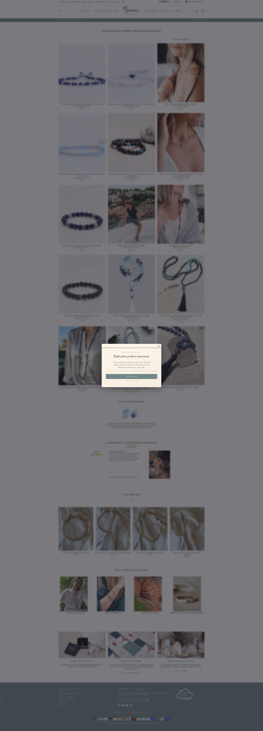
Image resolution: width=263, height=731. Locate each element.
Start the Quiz (131, 376)
